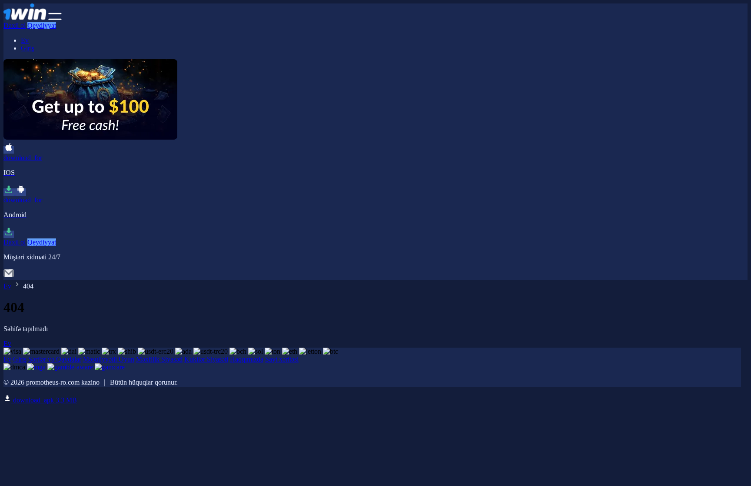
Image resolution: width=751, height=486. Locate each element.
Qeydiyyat (41, 25)
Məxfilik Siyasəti (159, 359)
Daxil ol (14, 25)
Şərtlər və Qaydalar (54, 359)
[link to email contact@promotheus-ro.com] (8, 276)
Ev (25, 40)
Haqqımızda (246, 359)
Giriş (27, 48)
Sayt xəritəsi (282, 359)
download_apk (44, 400)
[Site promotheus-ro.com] (25, 17)
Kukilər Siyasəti (206, 359)
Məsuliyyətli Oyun (108, 359)
